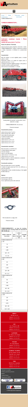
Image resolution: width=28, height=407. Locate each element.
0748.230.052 (16, 327)
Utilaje (9, 15)
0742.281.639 (16, 347)
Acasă (2, 15)
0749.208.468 (16, 338)
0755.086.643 (16, 345)
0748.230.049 (16, 318)
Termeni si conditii (6, 370)
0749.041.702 (16, 364)
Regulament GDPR (6, 377)
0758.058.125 (16, 329)
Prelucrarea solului (19, 15)
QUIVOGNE (19, 17)
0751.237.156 (16, 336)
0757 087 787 (16, 356)
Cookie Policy (5, 375)
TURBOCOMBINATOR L (9, 22)
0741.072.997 (16, 317)
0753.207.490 (16, 366)
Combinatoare (4, 17)
